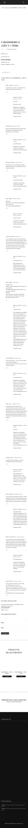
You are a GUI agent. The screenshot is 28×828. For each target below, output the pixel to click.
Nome (2, 622)
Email (2, 627)
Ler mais (7, 676)
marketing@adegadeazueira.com (20, 339)
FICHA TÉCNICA (5, 60)
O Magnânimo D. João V (9, 64)
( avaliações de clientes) (11, 49)
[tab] (6, 72)
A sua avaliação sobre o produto (8, 614)
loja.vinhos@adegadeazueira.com (20, 391)
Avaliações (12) (6, 72)
